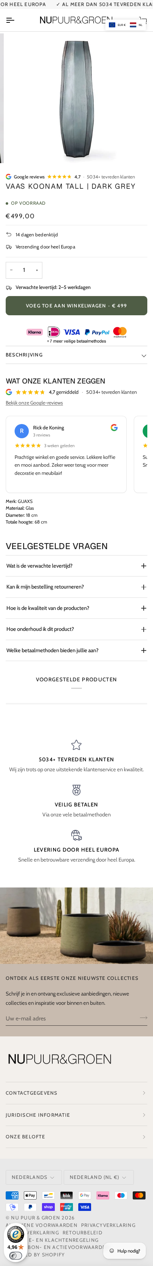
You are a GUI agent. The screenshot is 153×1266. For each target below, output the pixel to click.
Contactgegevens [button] (32, 1093)
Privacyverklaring (108, 1225)
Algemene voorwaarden (42, 1225)
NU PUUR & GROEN (35, 1218)
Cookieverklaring (32, 1232)
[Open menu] (16, 20)
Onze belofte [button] (25, 1136)
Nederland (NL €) (95, 1177)
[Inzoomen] (25, 150)
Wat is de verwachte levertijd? (39, 566)
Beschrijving (24, 355)
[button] (125, 25)
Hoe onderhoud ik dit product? (40, 629)
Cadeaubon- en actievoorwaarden (58, 1247)
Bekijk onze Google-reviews (34, 402)
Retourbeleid (82, 1232)
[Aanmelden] (141, 1017)
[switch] (15, 1256)
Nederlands (29, 1177)
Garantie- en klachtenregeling (52, 1240)
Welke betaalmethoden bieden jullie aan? (52, 650)
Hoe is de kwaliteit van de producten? (47, 608)
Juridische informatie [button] (38, 1115)
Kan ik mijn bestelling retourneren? (45, 587)
